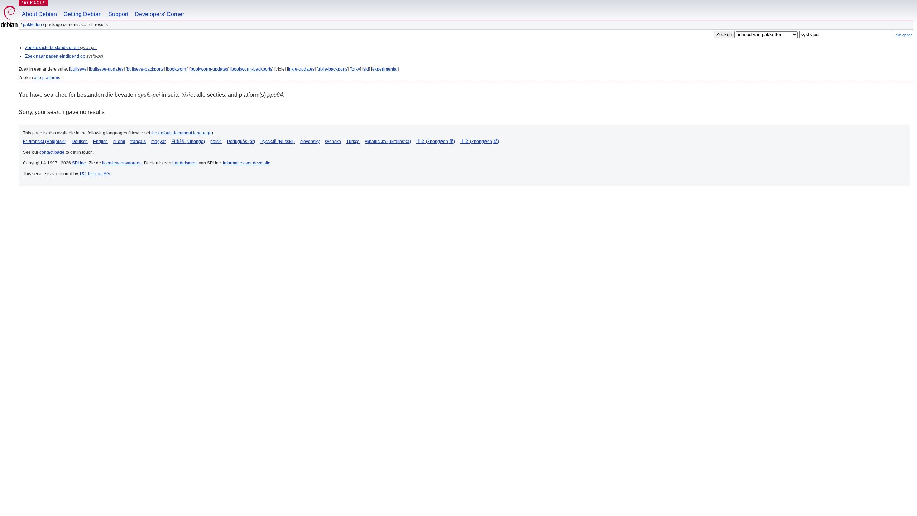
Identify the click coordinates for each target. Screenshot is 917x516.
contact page (51, 152)
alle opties (904, 35)
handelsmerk (185, 163)
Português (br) (241, 141)
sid (366, 69)
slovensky (310, 141)
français (138, 141)
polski (216, 141)
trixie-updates (301, 69)
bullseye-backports (145, 69)
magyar (158, 141)
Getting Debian (82, 14)
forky (355, 69)
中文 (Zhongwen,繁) (479, 141)
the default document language (181, 132)
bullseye (78, 69)
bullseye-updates (107, 69)
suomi (119, 141)
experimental (385, 69)
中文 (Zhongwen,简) (435, 141)
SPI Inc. (79, 163)
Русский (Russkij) (277, 141)
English (100, 141)
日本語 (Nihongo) (188, 141)
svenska (333, 141)
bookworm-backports (251, 69)
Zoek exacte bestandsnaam (61, 47)
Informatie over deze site (246, 163)
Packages (33, 2)
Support (118, 14)
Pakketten (32, 24)
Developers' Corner (159, 14)
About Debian (39, 14)
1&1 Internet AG (94, 173)
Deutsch (80, 141)
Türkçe (353, 141)
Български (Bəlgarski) (44, 141)
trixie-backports (332, 69)
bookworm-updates (209, 69)
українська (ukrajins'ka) (388, 141)
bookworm (177, 69)
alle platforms (47, 77)
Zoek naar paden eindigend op (64, 56)
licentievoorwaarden (122, 163)
